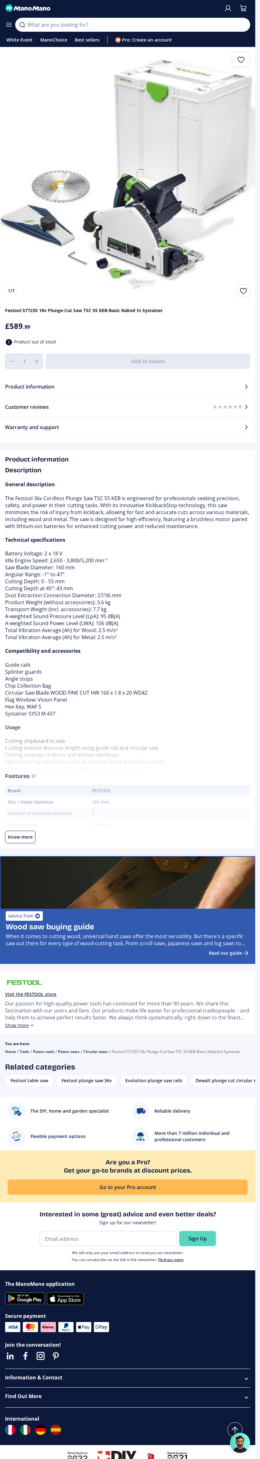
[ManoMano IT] (25, 1430)
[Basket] (243, 8)
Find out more (171, 1259)
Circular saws (95, 1051)
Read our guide (225, 953)
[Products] (9, 25)
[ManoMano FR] (10, 1430)
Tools (24, 1051)
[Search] (22, 24)
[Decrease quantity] (11, 361)
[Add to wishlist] (243, 291)
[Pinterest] (56, 1356)
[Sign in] (228, 8)
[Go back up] (235, 1429)
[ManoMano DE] (41, 1430)
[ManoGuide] (240, 1443)
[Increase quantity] (36, 361)
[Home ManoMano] (111, 8)
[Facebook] (25, 1356)
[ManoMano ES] (56, 1430)
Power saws (69, 1051)
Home (10, 1051)
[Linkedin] (10, 1356)
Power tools (43, 1051)
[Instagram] (41, 1356)
